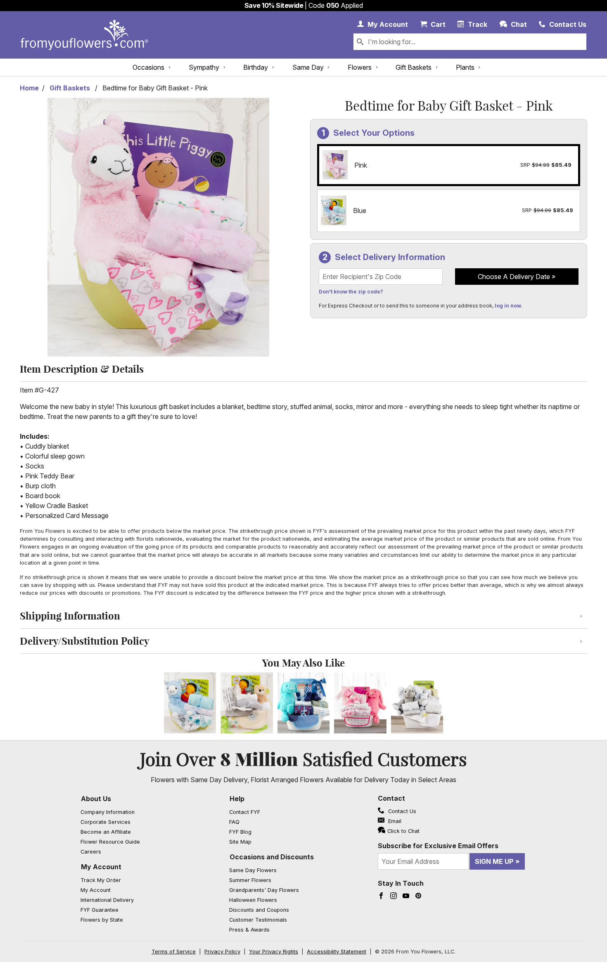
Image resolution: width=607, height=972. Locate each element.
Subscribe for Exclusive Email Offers (438, 846)
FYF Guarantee (100, 910)
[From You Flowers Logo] (84, 35)
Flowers (360, 67)
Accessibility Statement (336, 951)
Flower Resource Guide (110, 842)
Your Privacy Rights (273, 951)
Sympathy (204, 67)
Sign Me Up (494, 861)
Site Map (240, 842)
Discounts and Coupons (259, 910)
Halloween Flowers (253, 900)
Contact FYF (244, 812)
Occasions (148, 67)
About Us (96, 799)
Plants (465, 67)
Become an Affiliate (106, 832)
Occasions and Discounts (272, 857)
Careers (91, 852)
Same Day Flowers (253, 870)
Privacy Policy (222, 951)
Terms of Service (174, 951)
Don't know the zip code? (351, 292)
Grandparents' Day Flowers (264, 890)
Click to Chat (403, 831)
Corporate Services (105, 822)
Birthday (255, 67)
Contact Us (401, 811)
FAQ (234, 822)
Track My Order (101, 880)
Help (237, 799)
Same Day (308, 67)
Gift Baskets (414, 67)
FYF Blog (240, 832)
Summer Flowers (250, 880)
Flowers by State (102, 920)
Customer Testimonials (258, 920)
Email (393, 821)
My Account (101, 867)
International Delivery (107, 900)
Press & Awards (249, 930)
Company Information (108, 812)
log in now (508, 306)
